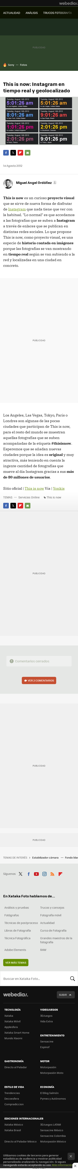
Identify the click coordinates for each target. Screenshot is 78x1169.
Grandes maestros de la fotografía (56, 940)
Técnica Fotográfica (17, 938)
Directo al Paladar (15, 1067)
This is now (34, 488)
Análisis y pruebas (16, 907)
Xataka (8, 1015)
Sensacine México (51, 1130)
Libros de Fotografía (17, 930)
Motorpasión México (53, 1141)
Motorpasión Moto (51, 1073)
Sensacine (46, 1041)
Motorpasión (48, 1067)
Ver (41, 680)
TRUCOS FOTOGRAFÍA (57, 13)
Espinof (44, 1047)
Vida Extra (46, 1021)
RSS (52, 873)
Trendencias (12, 1093)
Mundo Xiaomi (13, 1038)
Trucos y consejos (52, 907)
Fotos (23, 65)
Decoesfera (11, 1098)
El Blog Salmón (49, 1093)
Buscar (72, 978)
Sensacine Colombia (53, 1136)
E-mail (27, 153)
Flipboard (20, 153)
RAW (43, 950)
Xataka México (13, 1124)
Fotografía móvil (50, 915)
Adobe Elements (15, 950)
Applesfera (11, 1027)
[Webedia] (68, 3)
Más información (62, 1165)
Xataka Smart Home (16, 1032)
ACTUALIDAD (11, 13)
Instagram (17, 209)
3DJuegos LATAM (50, 1124)
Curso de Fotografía (53, 930)
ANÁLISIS (32, 13)
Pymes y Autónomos (53, 1098)
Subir (63, 995)
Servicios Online (29, 497)
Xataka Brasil (12, 1130)
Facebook (6, 153)
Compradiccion (14, 1104)
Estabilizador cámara (45, 857)
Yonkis (59, 488)
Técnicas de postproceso (21, 923)
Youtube (36, 873)
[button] (36, 182)
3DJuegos (46, 1015)
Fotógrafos (11, 915)
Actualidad (47, 923)
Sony (11, 65)
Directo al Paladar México (20, 1141)
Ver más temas (15, 962)
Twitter (13, 153)
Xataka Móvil (12, 1021)
